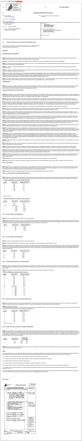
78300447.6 (13, 19)
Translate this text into (4, 1)
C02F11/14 (56, 15)
